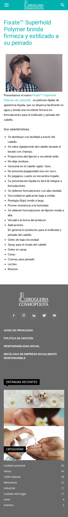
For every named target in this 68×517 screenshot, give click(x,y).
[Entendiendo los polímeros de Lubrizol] (34, 443)
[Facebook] (13, 315)
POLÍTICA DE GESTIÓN (18, 338)
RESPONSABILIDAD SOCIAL (22, 346)
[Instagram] (24, 315)
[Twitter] (44, 315)
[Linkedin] (34, 315)
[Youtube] (54, 315)
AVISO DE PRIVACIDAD (18, 330)
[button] (62, 5)
